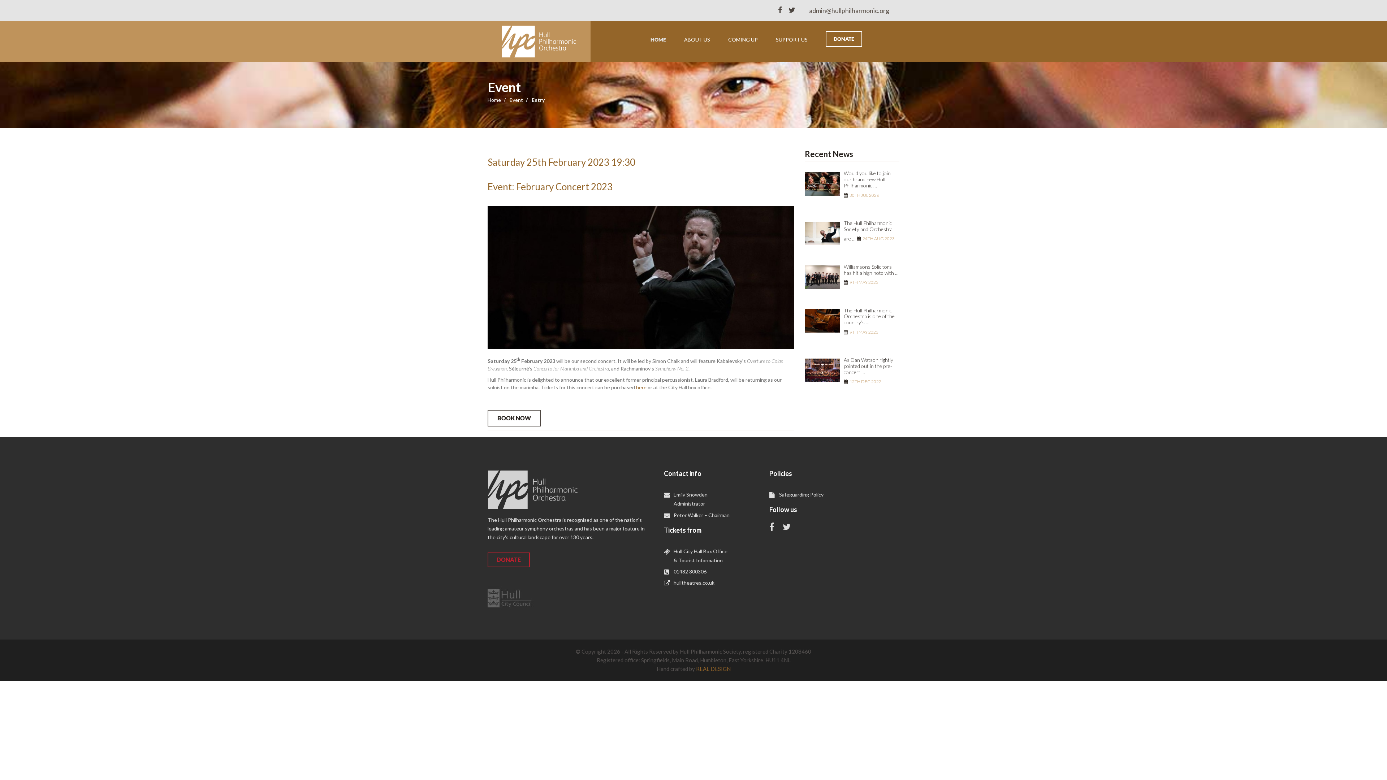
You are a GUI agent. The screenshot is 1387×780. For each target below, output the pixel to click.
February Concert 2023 (564, 186)
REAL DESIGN (713, 669)
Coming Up (743, 39)
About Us (697, 39)
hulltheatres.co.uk (694, 583)
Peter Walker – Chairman (702, 515)
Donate (844, 39)
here (641, 387)
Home (658, 40)
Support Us (792, 39)
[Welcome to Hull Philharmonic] (539, 41)
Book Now (514, 418)
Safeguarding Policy (801, 494)
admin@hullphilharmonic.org (849, 10)
